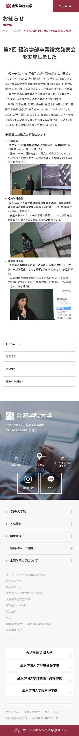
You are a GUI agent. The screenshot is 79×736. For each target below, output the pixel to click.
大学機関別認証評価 (18, 599)
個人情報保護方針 (16, 718)
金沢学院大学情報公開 (45, 718)
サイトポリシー (53, 711)
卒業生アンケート (16, 605)
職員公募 (11, 611)
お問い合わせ (32, 711)
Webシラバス (13, 581)
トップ (5, 31)
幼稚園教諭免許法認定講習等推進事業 (28, 623)
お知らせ (17, 31)
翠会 (8, 617)
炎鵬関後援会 (14, 630)
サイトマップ (13, 711)
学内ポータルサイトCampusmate (25, 574)
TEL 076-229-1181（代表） (21, 430)
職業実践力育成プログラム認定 (24, 593)
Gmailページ (13, 587)
